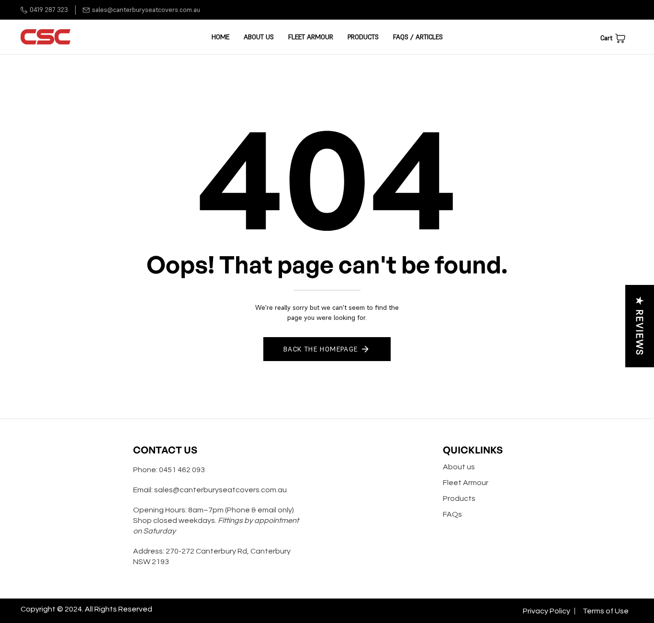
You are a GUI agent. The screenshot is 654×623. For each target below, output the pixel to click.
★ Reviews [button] (639, 326)
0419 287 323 (49, 9)
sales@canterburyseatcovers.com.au (146, 9)
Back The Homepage (320, 349)
